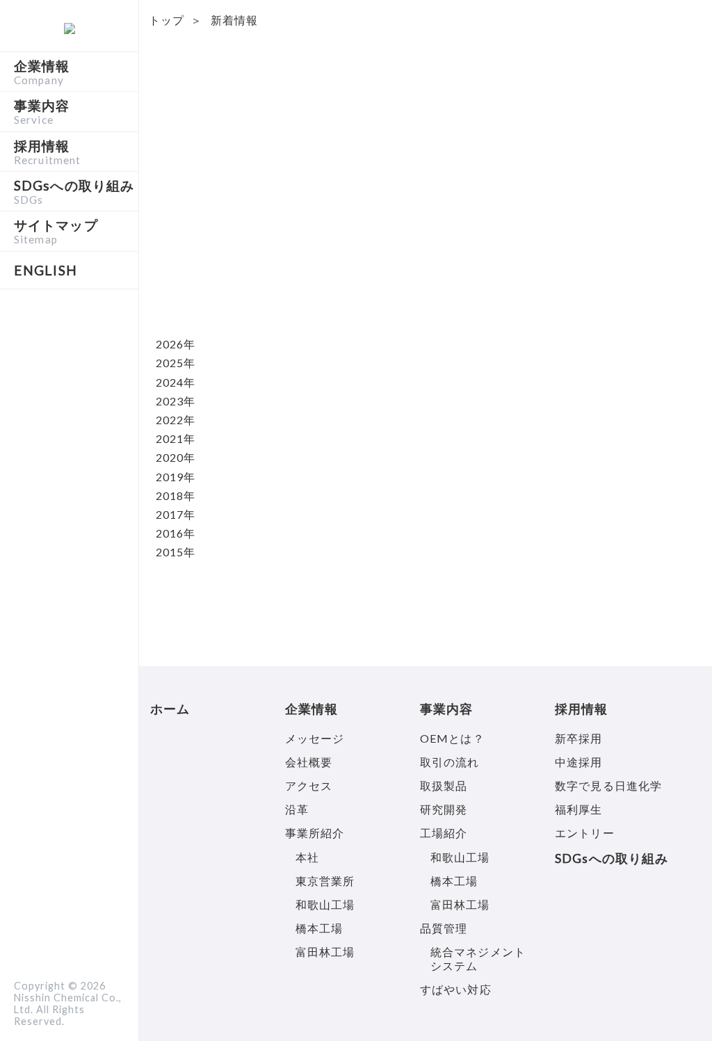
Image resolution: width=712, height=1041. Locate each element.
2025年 (176, 362)
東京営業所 (325, 880)
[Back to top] (677, 1006)
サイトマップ (56, 231)
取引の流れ (450, 761)
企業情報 (42, 72)
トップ (166, 19)
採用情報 (47, 152)
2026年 (176, 343)
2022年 (176, 419)
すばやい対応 (456, 989)
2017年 (176, 514)
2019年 (176, 476)
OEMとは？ (452, 738)
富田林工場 (325, 951)
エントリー (585, 832)
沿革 (297, 809)
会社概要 (308, 761)
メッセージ (315, 738)
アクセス (308, 785)
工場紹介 (443, 832)
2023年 (176, 400)
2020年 (176, 457)
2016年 (176, 533)
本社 (307, 857)
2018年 (176, 495)
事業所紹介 (315, 832)
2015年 (176, 551)
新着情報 (234, 19)
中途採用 (578, 761)
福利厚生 (578, 809)
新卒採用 (578, 738)
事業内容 (42, 111)
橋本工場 (319, 928)
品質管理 (443, 928)
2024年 (176, 382)
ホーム (170, 709)
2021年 (176, 438)
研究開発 (443, 809)
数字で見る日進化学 (608, 785)
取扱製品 (443, 785)
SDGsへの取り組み (74, 191)
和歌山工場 (325, 904)
